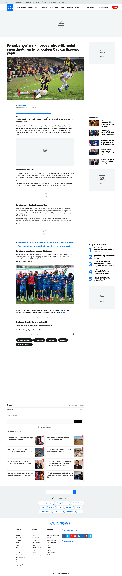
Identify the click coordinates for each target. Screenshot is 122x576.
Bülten (33, 535)
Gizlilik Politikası (51, 542)
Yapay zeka (57, 511)
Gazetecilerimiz (20, 557)
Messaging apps (36, 547)
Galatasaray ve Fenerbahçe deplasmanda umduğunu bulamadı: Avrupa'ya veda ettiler (46, 242)
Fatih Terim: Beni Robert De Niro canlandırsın (29, 334)
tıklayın (63, 312)
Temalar (18, 529)
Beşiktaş (63, 340)
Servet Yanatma (22, 105)
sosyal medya (45, 511)
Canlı (115, 7)
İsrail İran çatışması (46, 503)
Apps (33, 545)
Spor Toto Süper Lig (24, 344)
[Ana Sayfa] (7, 40)
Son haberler (21, 7)
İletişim (49, 545)
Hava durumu (35, 537)
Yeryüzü (70, 7)
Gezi (51, 7)
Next (56, 7)
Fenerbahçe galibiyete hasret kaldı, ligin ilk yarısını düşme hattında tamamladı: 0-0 (44, 246)
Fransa (51, 507)
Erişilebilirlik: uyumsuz (53, 550)
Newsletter (67, 541)
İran (60, 507)
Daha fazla (50, 529)
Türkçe (7, 2)
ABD (43, 507)
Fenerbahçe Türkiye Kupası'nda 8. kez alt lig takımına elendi (33, 330)
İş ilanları (49, 547)
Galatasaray (39, 340)
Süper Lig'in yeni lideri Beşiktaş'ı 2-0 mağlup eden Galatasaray (34, 325)
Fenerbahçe (51, 340)
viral (80, 511)
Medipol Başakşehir (24, 340)
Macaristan (69, 511)
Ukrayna (68, 507)
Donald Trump (77, 503)
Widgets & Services (37, 550)
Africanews (35, 552)
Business (45, 7)
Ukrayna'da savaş (62, 503)
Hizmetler (34, 529)
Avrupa (30, 7)
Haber (11, 40)
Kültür (63, 7)
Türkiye (22, 40)
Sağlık (77, 7)
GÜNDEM (93, 117)
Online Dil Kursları (37, 555)
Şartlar (49, 537)
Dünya (37, 7)
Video (18, 552)
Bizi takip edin (36, 542)
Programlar (19, 555)
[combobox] (68, 2)
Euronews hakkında (52, 532)
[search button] (59, 2)
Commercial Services (53, 535)
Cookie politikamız (52, 540)
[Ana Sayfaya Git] (10, 7)
